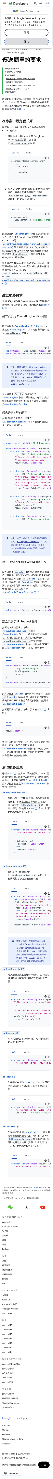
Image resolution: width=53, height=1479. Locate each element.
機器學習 (6, 1265)
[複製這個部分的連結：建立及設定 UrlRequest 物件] (40, 621)
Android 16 (7, 1329)
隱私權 (5, 1279)
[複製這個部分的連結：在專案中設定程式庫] (35, 121)
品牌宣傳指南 (24, 1454)
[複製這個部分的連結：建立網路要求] (25, 295)
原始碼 (5, 1235)
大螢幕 (5, 1295)
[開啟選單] (4, 3)
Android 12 (7, 1347)
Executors (27, 582)
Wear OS (6, 1299)
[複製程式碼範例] (49, 158)
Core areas (37, 49)
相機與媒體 (7, 1274)
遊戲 (4, 1261)
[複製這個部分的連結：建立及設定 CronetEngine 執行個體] (5, 320)
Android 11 (7, 1352)
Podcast (5, 1249)
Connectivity (11, 53)
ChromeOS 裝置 (9, 1304)
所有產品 (6, 1443)
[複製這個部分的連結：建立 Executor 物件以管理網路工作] (5, 566)
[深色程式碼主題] (45, 158)
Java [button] (20, 342)
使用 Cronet (20, 109)
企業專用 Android (10, 1226)
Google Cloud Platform (12, 1439)
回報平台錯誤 (8, 1394)
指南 (22, 53)
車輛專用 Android (10, 1308)
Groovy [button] (15, 152)
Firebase (6, 1434)
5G (3, 1283)
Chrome (5, 1430)
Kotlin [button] (29, 152)
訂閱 (44, 1464)
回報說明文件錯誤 (10, 1398)
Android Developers (10, 49)
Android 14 (7, 1338)
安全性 (5, 1231)
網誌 (4, 1244)
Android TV (7, 1313)
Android (6, 1222)
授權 (13, 1454)
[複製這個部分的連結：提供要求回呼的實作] (30, 412)
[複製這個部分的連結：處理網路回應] (25, 767)
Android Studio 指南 (11, 1364)
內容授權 (37, 1187)
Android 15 (7, 1334)
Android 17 (7, 1325)
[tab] (15, 152)
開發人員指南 (8, 1368)
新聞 (4, 1240)
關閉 (26, 32)
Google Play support (11, 1403)
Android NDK (8, 1382)
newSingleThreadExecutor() (20, 592)
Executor (20, 572)
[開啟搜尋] (35, 3)
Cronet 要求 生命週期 (36, 780)
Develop (25, 49)
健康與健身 (7, 1270)
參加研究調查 (8, 1407)
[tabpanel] (29, 169)
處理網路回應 (19, 551)
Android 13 (7, 1343)
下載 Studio (7, 1377)
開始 (26, 41)
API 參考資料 (7, 1373)
